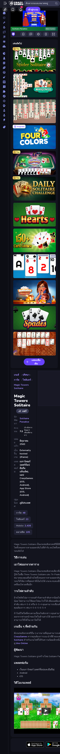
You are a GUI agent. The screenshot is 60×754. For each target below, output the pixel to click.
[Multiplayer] (4, 41)
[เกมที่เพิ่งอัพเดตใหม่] (4, 32)
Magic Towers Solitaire (21, 386)
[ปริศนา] (4, 91)
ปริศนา (26, 374)
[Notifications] (20, 9)
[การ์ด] (4, 63)
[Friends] (5, 9)
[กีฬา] (4, 67)
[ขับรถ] (4, 72)
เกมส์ (16, 374)
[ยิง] (4, 101)
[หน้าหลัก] (4, 13)
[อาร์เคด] (4, 115)
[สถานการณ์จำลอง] (4, 110)
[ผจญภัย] (4, 96)
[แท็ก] (4, 127)
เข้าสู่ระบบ (33, 9)
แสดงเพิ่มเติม (36, 362)
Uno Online (22, 643)
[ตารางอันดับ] (4, 46)
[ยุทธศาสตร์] (4, 105)
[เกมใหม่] (4, 22)
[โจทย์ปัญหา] (4, 86)
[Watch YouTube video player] (46, 710)
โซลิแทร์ (27, 379)
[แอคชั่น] (4, 120)
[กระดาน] (4, 58)
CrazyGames (20, 636)
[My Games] (13, 9)
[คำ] (4, 82)
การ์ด (16, 379)
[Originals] (4, 36)
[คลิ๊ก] (4, 77)
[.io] (4, 53)
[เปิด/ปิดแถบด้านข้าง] (5, 3)
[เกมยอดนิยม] (4, 27)
